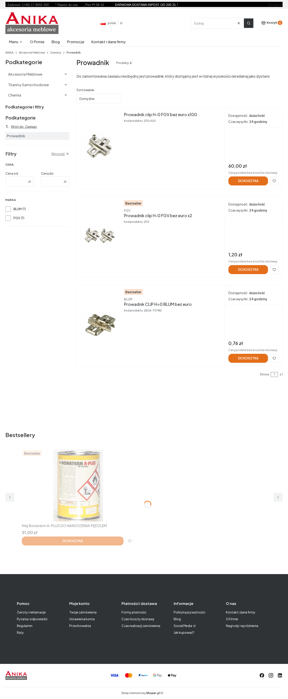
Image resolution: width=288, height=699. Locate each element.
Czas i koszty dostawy (138, 619)
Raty (20, 632)
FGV (17, 218)
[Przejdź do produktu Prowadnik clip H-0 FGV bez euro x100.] (100, 148)
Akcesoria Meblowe (32, 52)
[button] (248, 23)
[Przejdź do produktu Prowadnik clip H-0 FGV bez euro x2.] (100, 236)
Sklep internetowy (140, 693)
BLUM (18, 209)
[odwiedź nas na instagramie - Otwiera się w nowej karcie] (271, 675)
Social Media (183, 626)
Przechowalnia (80, 626)
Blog (177, 619)
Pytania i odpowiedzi (32, 619)
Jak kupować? (184, 632)
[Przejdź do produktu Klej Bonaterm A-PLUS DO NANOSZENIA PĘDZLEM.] (78, 485)
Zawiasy (55, 52)
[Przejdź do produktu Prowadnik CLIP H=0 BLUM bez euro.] (100, 325)
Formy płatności (134, 612)
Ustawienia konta (82, 619)
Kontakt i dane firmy (240, 612)
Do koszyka (248, 181)
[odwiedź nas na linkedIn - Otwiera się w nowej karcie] (280, 675)
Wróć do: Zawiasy (24, 126)
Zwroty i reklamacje (31, 612)
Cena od (11, 173)
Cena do (47, 173)
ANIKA (9, 52)
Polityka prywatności (189, 612)
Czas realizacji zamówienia (141, 626)
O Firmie (232, 619)
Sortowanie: (85, 90)
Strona (264, 374)
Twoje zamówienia (83, 612)
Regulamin (24, 626)
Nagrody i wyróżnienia (242, 626)
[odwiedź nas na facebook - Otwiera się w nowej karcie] (262, 675)
